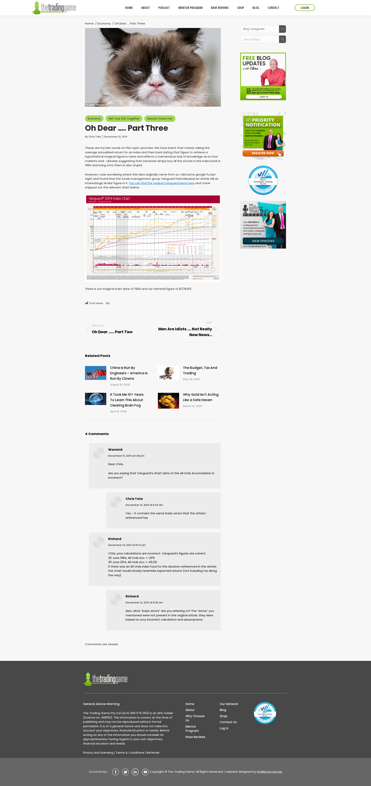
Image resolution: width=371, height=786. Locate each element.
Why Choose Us (195, 718)
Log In (224, 728)
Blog (223, 710)
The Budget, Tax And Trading (200, 370)
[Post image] (95, 373)
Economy (94, 119)
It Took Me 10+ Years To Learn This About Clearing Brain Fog (127, 400)
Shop (223, 716)
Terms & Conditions (130, 753)
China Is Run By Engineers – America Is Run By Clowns (129, 373)
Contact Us (228, 722)
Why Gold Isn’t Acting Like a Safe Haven (201, 397)
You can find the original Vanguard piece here (162, 183)
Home (190, 704)
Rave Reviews (195, 737)
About (190, 710)
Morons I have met (160, 119)
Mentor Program (192, 728)
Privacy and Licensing (98, 753)
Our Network (229, 704)
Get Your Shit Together (124, 119)
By (93, 136)
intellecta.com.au (269, 772)
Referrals (153, 753)
